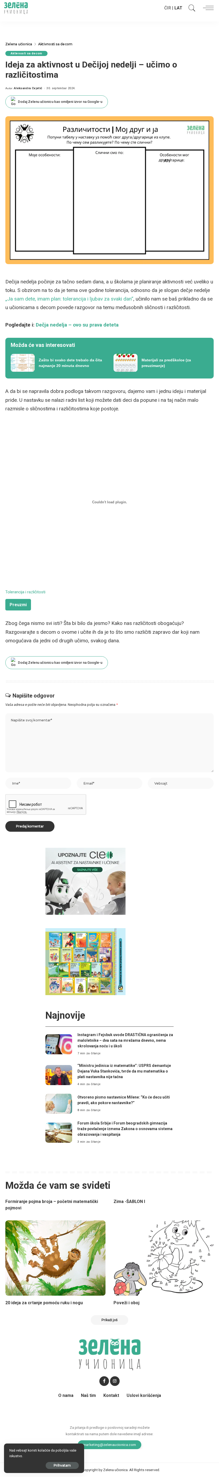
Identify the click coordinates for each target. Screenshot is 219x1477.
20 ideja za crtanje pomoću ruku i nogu (44, 1302)
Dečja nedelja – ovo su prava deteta (77, 325)
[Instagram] (115, 1381)
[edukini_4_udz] (85, 961)
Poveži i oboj (126, 1302)
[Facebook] (104, 1381)
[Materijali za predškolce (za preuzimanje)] (161, 363)
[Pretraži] (190, 8)
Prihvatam (62, 1465)
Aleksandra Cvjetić (28, 88)
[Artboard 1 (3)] (85, 880)
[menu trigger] (207, 8)
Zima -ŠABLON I (129, 1201)
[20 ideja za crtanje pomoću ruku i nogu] (55, 1258)
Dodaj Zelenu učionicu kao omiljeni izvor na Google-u (60, 102)
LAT (178, 7)
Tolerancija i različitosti (25, 592)
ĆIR (167, 7)
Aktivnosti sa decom (26, 53)
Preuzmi (18, 604)
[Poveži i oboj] (164, 1258)
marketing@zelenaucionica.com (109, 1444)
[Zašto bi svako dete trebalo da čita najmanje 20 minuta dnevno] (58, 363)
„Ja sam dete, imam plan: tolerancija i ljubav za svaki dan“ (69, 299)
